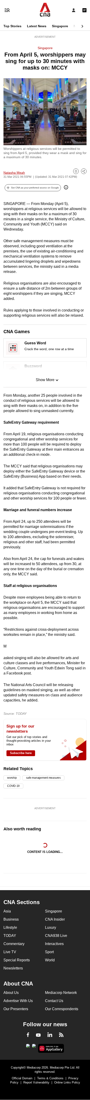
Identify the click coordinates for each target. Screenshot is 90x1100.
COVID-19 (13, 786)
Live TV (9, 952)
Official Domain (22, 1078)
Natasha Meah (14, 172)
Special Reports (16, 960)
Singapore (60, 26)
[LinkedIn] (50, 1035)
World (50, 960)
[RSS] (61, 1035)
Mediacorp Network (61, 993)
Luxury (50, 927)
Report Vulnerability (36, 1082)
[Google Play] (28, 1047)
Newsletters (13, 968)
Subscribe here (21, 753)
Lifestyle (10, 927)
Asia (7, 911)
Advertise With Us (18, 1001)
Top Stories (12, 26)
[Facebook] (28, 1035)
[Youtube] (38, 1035)
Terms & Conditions (50, 1078)
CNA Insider (55, 919)
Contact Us (54, 1001)
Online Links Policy (67, 1082)
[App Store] (34, 1047)
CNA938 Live (56, 936)
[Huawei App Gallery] (51, 1048)
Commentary (13, 944)
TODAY (9, 936)
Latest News (36, 26)
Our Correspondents (61, 1009)
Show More (45, 380)
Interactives (54, 944)
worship (12, 777)
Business (11, 919)
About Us (11, 993)
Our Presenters (15, 1009)
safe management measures (43, 777)
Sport (49, 952)
